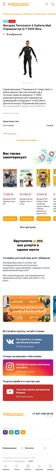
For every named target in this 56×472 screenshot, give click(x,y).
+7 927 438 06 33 (42, 413)
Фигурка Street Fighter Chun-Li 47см (26, 201)
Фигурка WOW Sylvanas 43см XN (9, 201)
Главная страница (12, 13)
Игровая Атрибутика (35, 13)
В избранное (14, 34)
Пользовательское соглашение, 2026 (19, 457)
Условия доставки (26, 140)
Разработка (8, 461)
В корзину (10, 218)
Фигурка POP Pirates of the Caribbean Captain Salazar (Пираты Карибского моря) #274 (43, 206)
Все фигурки (28, 227)
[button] (43, 59)
